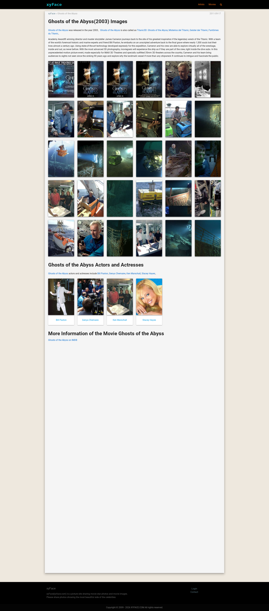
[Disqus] (134, 453)
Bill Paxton (102, 273)
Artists (201, 4)
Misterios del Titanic (179, 30)
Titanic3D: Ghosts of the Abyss (152, 30)
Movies (212, 4)
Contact (194, 592)
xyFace (51, 13)
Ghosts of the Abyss (58, 30)
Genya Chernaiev (117, 273)
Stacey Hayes (148, 273)
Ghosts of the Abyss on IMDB (62, 340)
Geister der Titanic (199, 30)
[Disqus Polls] (134, 380)
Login (194, 588)
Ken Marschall (134, 273)
